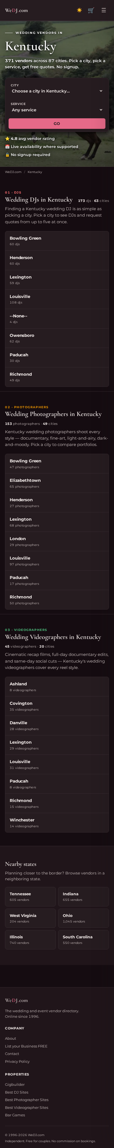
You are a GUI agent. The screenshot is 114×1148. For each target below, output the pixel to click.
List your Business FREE (26, 1046)
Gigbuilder (15, 1084)
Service (18, 104)
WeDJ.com (13, 172)
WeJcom (16, 10)
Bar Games (15, 1115)
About (10, 1038)
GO (57, 123)
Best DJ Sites (16, 1092)
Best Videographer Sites (26, 1107)
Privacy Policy (17, 1061)
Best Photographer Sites (26, 1099)
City (15, 85)
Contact (12, 1053)
